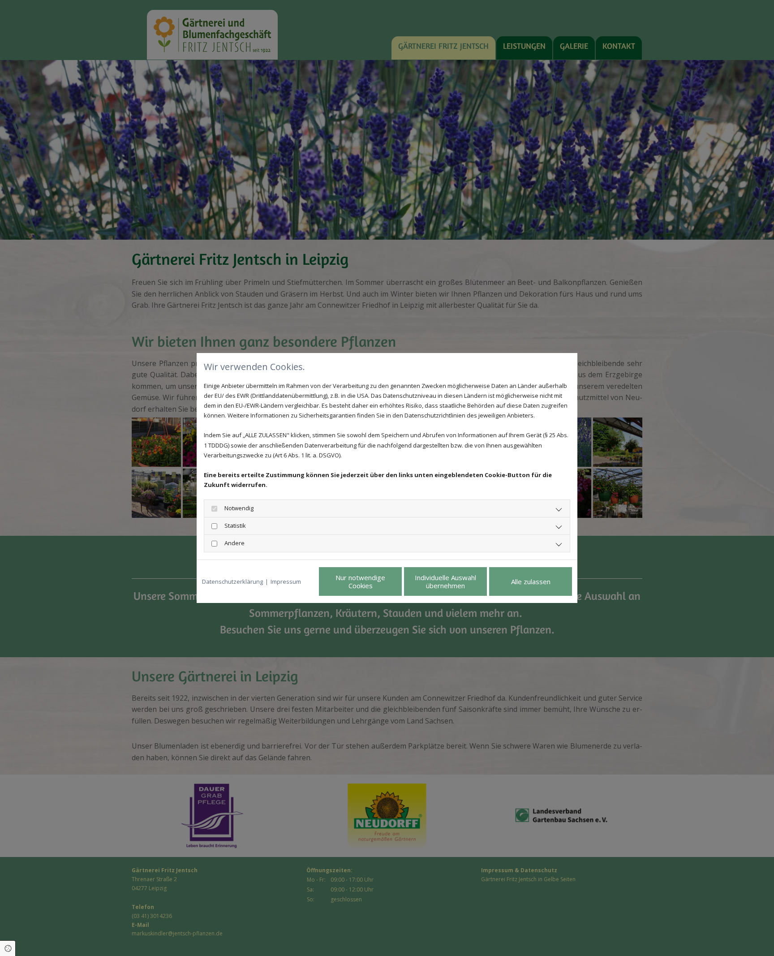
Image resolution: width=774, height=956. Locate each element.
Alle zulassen (530, 581)
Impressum (286, 581)
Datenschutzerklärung (232, 581)
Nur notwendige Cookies (360, 581)
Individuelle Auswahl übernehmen (445, 581)
